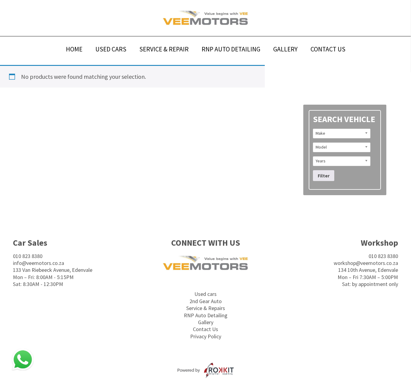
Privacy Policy (205, 336)
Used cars (205, 293)
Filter (323, 176)
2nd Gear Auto (206, 301)
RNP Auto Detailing (205, 315)
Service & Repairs (205, 308)
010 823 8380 (27, 256)
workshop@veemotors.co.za (366, 263)
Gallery (205, 322)
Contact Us (205, 329)
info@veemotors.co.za (38, 263)
